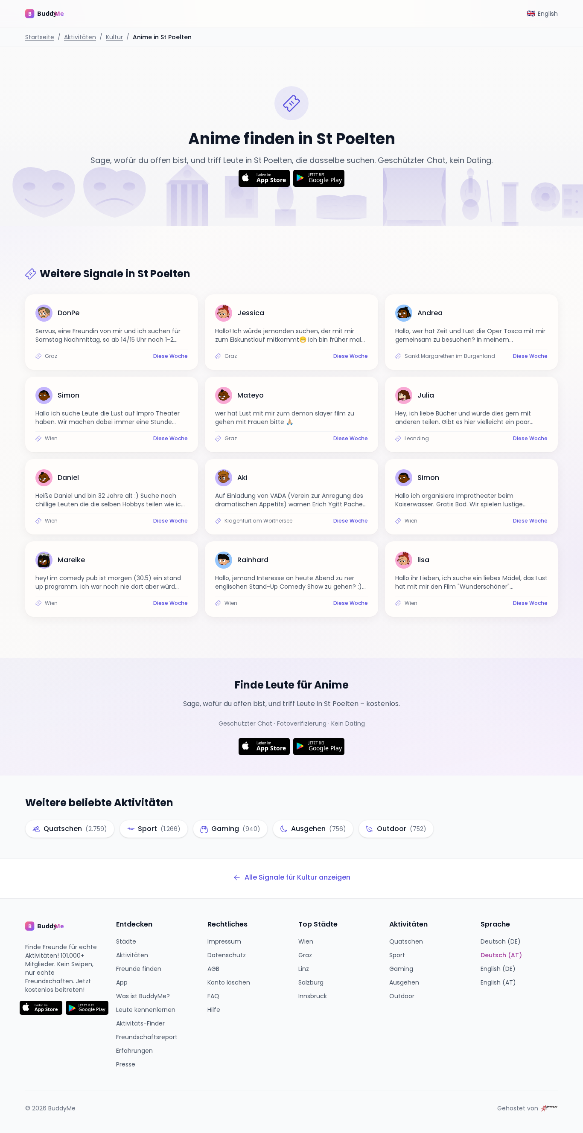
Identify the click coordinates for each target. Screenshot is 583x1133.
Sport (397, 955)
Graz (305, 955)
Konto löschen (228, 982)
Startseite (39, 37)
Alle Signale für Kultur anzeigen (297, 877)
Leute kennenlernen (145, 1009)
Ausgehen (404, 982)
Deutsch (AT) (501, 955)
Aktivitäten (80, 37)
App (122, 982)
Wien (305, 941)
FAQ (213, 996)
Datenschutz (226, 955)
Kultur (114, 37)
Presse (125, 1064)
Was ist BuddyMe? (143, 996)
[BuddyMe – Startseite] (50, 13)
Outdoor (401, 996)
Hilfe (213, 1009)
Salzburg (311, 982)
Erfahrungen (134, 1050)
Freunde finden (138, 969)
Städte (126, 941)
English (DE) (498, 969)
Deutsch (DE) (501, 941)
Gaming (401, 969)
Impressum (224, 941)
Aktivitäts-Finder (140, 1023)
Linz (303, 969)
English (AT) (498, 982)
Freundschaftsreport (147, 1037)
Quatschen (406, 941)
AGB (213, 969)
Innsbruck (312, 996)
